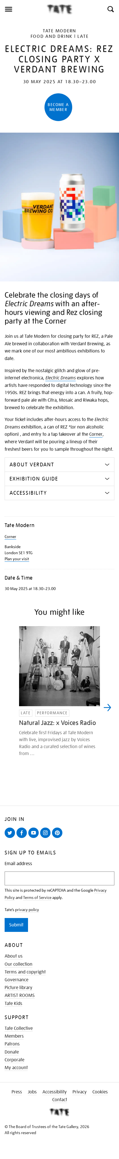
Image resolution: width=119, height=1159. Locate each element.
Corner (96, 434)
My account (16, 1068)
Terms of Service (37, 897)
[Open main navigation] (23, 9)
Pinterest (58, 837)
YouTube (35, 837)
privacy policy (27, 909)
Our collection (18, 964)
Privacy (79, 1092)
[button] (110, 9)
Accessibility (54, 1092)
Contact (59, 1100)
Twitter (11, 837)
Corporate (14, 1060)
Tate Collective (19, 1028)
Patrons (12, 1044)
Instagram (46, 837)
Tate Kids (13, 1003)
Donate (12, 1052)
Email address (18, 864)
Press (17, 1092)
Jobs (32, 1092)
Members (14, 1036)
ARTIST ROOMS (20, 995)
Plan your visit (17, 558)
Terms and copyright (25, 972)
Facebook (23, 837)
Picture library (18, 988)
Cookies (100, 1092)
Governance (16, 980)
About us (14, 956)
